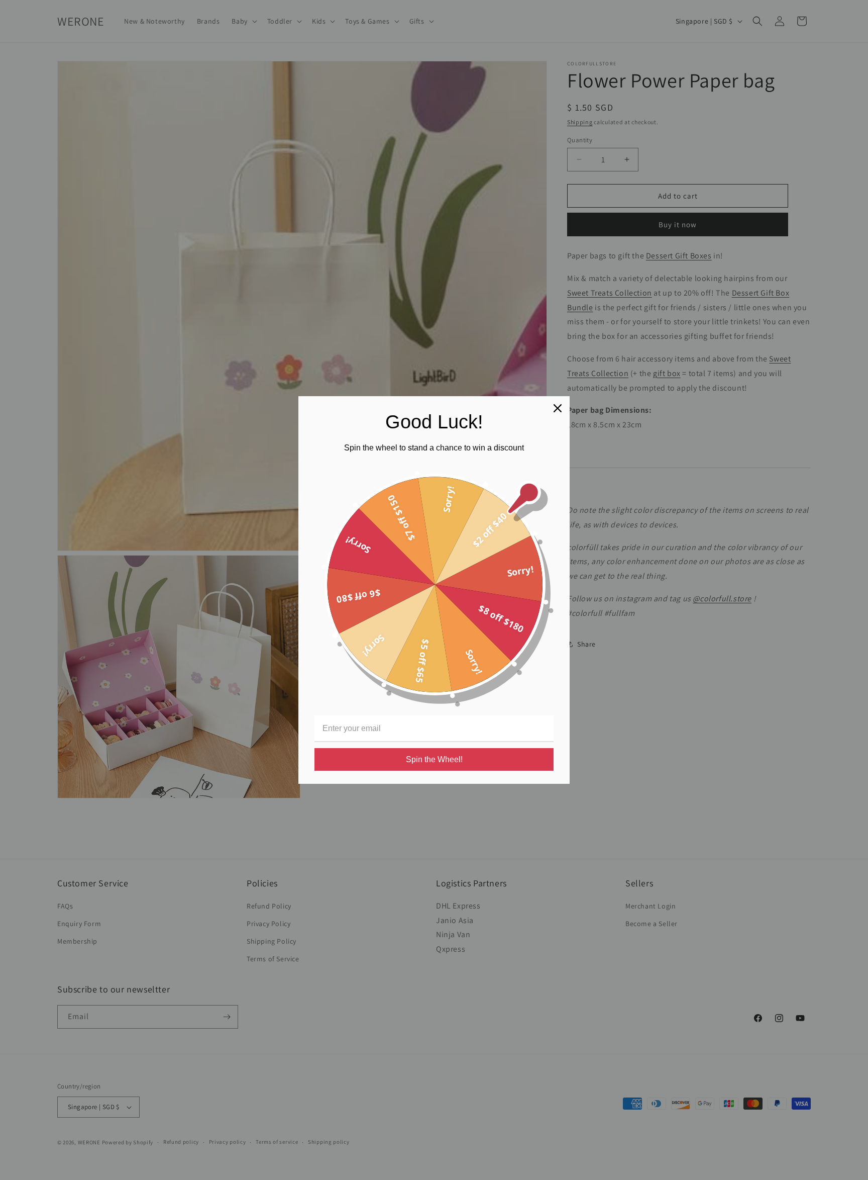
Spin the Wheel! (434, 759)
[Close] (558, 408)
